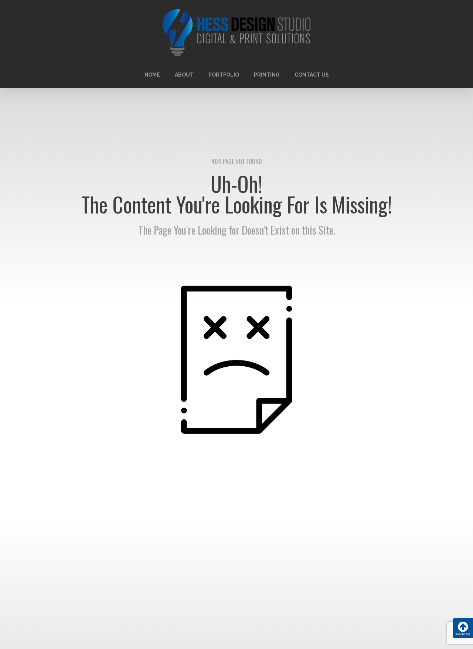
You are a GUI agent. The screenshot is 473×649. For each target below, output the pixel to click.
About (184, 75)
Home (152, 75)
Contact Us (312, 75)
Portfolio (223, 75)
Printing (267, 75)
